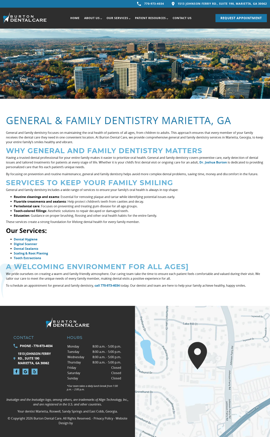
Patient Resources (150, 18)
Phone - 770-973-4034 (36, 346)
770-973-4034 (154, 4)
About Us (92, 18)
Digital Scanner (25, 244)
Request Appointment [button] (241, 18)
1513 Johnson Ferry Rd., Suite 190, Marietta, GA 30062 (222, 4)
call (97, 285)
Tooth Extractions (27, 258)
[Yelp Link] (35, 372)
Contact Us (182, 18)
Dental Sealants (26, 249)
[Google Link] (25, 372)
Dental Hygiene (26, 239)
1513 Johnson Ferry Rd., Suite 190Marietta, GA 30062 (34, 358)
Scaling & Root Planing (31, 253)
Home (75, 18)
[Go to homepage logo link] (67, 323)
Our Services (117, 18)
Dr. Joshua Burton (213, 162)
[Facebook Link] (16, 372)
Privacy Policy (103, 418)
